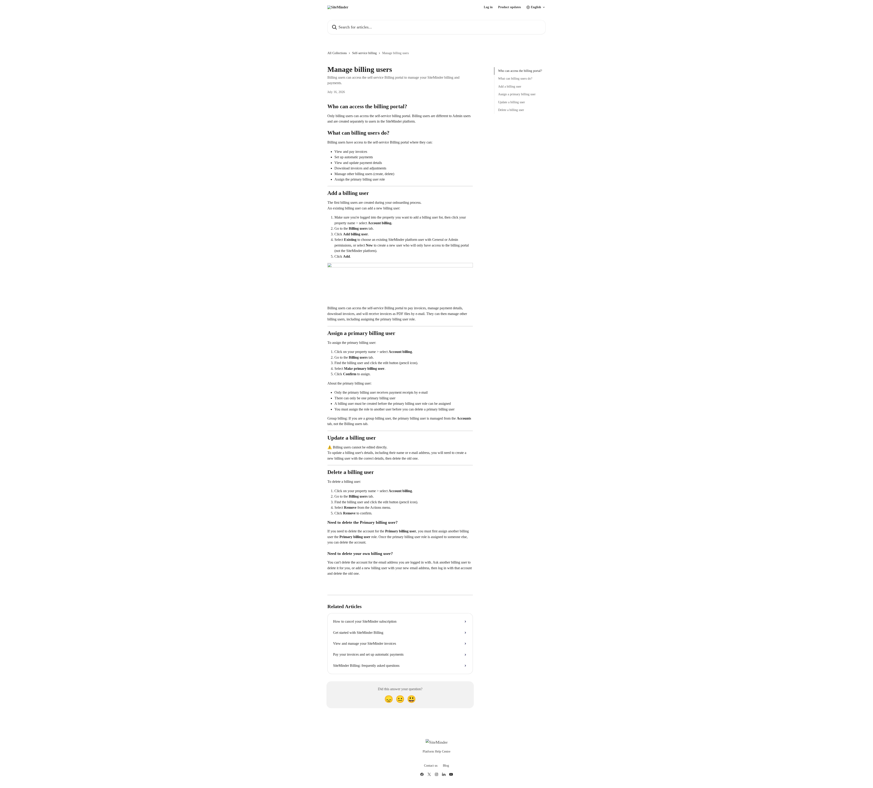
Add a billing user (509, 86)
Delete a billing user (511, 110)
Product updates (509, 7)
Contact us (430, 765)
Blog (446, 765)
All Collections (337, 53)
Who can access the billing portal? (520, 71)
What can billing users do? (515, 78)
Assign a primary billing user (517, 94)
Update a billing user (511, 102)
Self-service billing (364, 53)
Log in (488, 7)
